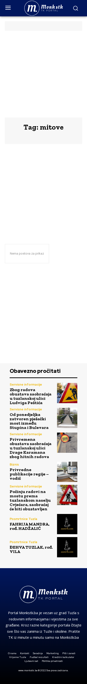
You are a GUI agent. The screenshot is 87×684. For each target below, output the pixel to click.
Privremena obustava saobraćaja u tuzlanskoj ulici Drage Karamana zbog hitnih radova (30, 448)
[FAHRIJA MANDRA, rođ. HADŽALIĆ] (67, 524)
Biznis (14, 464)
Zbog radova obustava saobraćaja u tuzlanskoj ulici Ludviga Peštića (30, 396)
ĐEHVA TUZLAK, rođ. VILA (31, 549)
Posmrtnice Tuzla (23, 518)
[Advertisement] (43, 74)
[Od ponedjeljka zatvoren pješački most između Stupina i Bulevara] (67, 418)
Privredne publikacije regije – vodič (29, 474)
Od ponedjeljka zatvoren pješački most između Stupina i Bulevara (29, 421)
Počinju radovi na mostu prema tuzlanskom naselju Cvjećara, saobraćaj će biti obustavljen (30, 500)
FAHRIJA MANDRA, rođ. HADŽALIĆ (30, 526)
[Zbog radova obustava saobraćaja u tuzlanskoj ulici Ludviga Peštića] (67, 393)
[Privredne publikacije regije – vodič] (67, 472)
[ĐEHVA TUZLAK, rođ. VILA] (67, 547)
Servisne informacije (26, 384)
